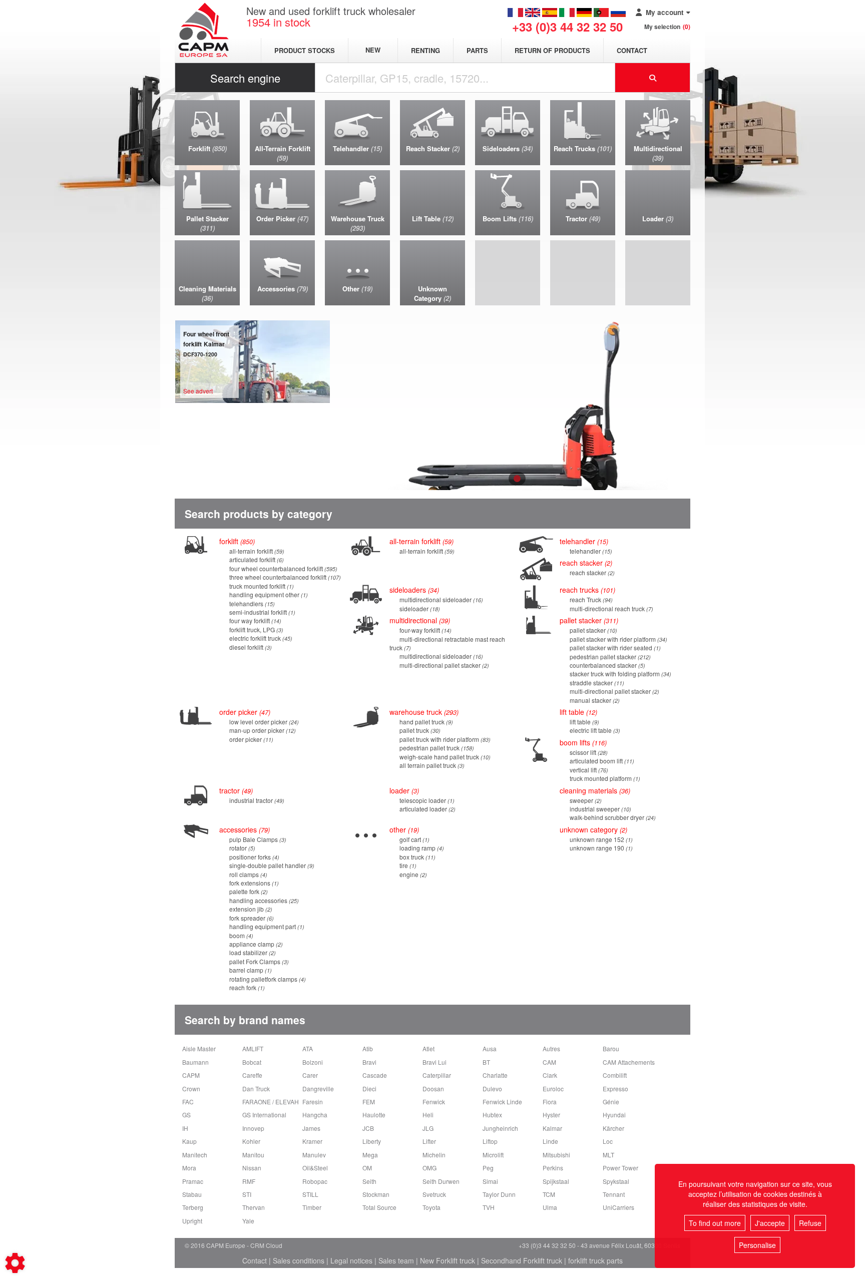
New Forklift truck (447, 1260)
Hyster (551, 1114)
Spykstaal (616, 1181)
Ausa (490, 1048)
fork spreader (250, 918)
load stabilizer (251, 952)
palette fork (247, 891)
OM (367, 1167)
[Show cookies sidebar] (15, 1263)
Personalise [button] (757, 1245)
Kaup (189, 1141)
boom (240, 935)
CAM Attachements (629, 1062)
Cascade (374, 1075)
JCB (368, 1128)
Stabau (192, 1194)
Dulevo (492, 1088)
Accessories (243, 829)
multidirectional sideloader (440, 599)
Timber (311, 1207)
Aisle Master (199, 1048)
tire (406, 865)
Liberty (371, 1141)
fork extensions (253, 883)
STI (246, 1194)
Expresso (615, 1088)
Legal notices (351, 1260)
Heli (428, 1114)
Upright (192, 1220)
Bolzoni (312, 1062)
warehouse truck (423, 712)
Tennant (614, 1194)
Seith (369, 1181)
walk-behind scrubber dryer (612, 817)
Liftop (490, 1141)
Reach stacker (585, 563)
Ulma (550, 1207)
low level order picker (263, 721)
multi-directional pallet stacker (443, 665)
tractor (235, 790)
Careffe (252, 1075)
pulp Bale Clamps (256, 839)
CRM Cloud (266, 1245)
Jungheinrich (500, 1128)
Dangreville (318, 1088)
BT (486, 1062)
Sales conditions (298, 1260)
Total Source (379, 1207)
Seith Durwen (441, 1181)
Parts (477, 50)
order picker (250, 739)
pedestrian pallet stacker (609, 656)
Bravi (369, 1062)
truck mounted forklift (260, 586)
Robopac (314, 1181)
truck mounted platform (604, 778)
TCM (549, 1194)
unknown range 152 (600, 839)
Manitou (253, 1154)
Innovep (253, 1128)
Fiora (550, 1101)
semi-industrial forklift (261, 612)
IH (185, 1128)
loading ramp (420, 847)
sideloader (418, 608)
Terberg (192, 1207)
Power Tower (620, 1167)
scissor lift (588, 752)
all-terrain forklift (255, 551)
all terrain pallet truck (431, 765)
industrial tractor (255, 800)
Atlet (428, 1048)
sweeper (585, 800)
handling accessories (263, 900)
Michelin (434, 1154)
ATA (307, 1048)
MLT (608, 1154)
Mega (370, 1154)
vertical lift (588, 769)
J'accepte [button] (770, 1223)
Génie (611, 1101)
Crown (191, 1088)
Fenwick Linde (502, 1101)
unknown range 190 (600, 847)
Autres (551, 1048)
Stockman (375, 1194)
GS (186, 1114)
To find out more (715, 1223)
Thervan (253, 1207)
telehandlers (251, 603)
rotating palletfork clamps (266, 979)
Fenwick (433, 1101)
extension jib (249, 909)
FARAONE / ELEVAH (270, 1101)
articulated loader (426, 808)
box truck (416, 857)
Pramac (192, 1181)
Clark (550, 1075)
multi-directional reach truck (610, 608)
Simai (490, 1181)
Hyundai (614, 1114)
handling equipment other (267, 594)
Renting (425, 50)
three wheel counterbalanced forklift (284, 577)
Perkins (553, 1167)
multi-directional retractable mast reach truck (447, 643)
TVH (489, 1207)
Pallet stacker (588, 620)
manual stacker (594, 700)
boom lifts (582, 742)
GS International (264, 1114)
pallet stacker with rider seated (614, 647)
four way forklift (254, 620)
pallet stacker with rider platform (617, 639)
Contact (632, 50)
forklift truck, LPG (255, 629)
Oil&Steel (315, 1167)
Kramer (312, 1141)
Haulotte (373, 1114)
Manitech (194, 1154)
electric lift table (594, 730)
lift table (577, 712)
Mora (189, 1167)
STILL (310, 1194)
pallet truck (419, 730)
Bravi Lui (434, 1062)
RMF (248, 1181)
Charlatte (495, 1075)
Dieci (369, 1088)
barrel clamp (249, 970)
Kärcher (613, 1128)
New (372, 50)
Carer (310, 1075)
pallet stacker (592, 630)
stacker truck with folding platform (619, 673)
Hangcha (314, 1114)
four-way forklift (424, 630)
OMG (429, 1167)
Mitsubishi (556, 1154)
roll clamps (247, 874)
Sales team (396, 1260)
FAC (188, 1101)
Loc (608, 1141)
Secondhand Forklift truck (521, 1260)
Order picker (243, 712)
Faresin (312, 1101)
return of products (552, 50)
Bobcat (251, 1062)
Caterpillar (436, 1075)
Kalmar (552, 1128)
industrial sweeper (599, 808)
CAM (549, 1062)
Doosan (433, 1088)
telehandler (583, 541)
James (311, 1128)
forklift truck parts (595, 1260)
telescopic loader (426, 800)
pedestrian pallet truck (435, 747)
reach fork (246, 987)
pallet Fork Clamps (258, 961)
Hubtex (492, 1114)
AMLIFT (252, 1048)
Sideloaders (413, 590)
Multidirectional (418, 620)
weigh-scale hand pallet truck (444, 756)
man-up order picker (261, 730)
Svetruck (434, 1194)
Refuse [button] (810, 1223)
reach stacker (591, 572)
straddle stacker (596, 682)
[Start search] (652, 78)
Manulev (314, 1154)
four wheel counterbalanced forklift (282, 568)
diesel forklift (249, 647)
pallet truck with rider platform (444, 739)
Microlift (493, 1154)
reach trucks (586, 590)
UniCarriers (618, 1207)
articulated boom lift (601, 760)
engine (412, 874)
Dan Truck (256, 1088)
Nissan (251, 1167)
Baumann (195, 1062)
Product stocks (304, 50)
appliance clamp (255, 944)
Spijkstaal (556, 1181)
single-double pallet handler (270, 865)
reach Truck (590, 599)
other (403, 829)
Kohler (251, 1141)
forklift (236, 541)
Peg (488, 1167)
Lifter (429, 1141)
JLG (428, 1128)
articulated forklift (255, 559)
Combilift (615, 1075)
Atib (367, 1048)
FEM (368, 1101)
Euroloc (553, 1088)
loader (403, 790)
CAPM (191, 1075)
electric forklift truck (259, 638)
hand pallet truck (425, 721)
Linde (550, 1141)
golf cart (413, 839)
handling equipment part (265, 926)
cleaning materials (594, 790)
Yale (248, 1220)
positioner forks (253, 857)
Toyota (431, 1207)
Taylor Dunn (499, 1194)
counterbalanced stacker (606, 665)
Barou (611, 1048)
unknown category (592, 829)
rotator (241, 847)
